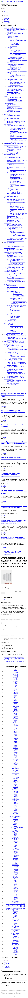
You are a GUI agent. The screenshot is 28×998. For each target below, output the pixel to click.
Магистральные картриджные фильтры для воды (15, 369)
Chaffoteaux (16, 711)
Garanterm (15, 749)
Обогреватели (7, 223)
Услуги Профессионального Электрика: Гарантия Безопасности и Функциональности (13, 458)
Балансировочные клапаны (17, 48)
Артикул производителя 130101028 (15, 906)
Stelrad (15, 853)
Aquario (16, 675)
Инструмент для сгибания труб (18, 132)
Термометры (13, 46)
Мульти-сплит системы (13, 158)
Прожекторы (13, 331)
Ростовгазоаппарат (16, 933)
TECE (15, 860)
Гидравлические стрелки (13, 35)
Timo (15, 874)
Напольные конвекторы (16, 263)
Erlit (16, 739)
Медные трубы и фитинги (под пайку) (17, 349)
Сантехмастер (15, 937)
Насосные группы (15, 85)
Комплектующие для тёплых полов (16, 380)
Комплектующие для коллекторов (15, 67)
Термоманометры (14, 44)
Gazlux (15, 750)
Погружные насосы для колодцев (16, 218)
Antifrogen (15, 674)
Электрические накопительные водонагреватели (15, 109)
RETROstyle (15, 831)
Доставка (6, 18)
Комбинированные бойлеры (14, 100)
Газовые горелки (14, 189)
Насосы (6, 197)
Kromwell (15, 787)
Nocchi (15, 810)
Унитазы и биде (11, 321)
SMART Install (15, 849)
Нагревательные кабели (13, 381)
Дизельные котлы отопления (14, 193)
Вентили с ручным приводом (18, 74)
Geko (15, 753)
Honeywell (15, 766)
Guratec (16, 760)
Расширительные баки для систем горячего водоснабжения (16, 279)
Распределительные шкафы (14, 69)
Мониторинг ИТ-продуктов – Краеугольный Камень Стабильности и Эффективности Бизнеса (13, 395)
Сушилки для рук (11, 320)
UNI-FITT (15, 876)
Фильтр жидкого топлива (13, 93)
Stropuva (15, 858)
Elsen (15, 734)
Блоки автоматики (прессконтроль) (15, 205)
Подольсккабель (15, 929)
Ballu (15, 690)
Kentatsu (15, 778)
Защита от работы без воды (17, 207)
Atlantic (16, 685)
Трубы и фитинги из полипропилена (16, 362)
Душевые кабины (11, 285)
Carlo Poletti (16, 706)
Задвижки (9, 37)
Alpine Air (15, 671)
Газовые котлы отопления (14, 172)
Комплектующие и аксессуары (18, 40)
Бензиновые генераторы (13, 115)
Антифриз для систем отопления (15, 342)
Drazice (16, 727)
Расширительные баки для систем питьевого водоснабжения (16, 282)
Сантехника (7, 284)
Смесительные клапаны (16, 55)
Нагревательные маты (13, 383)
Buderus (16, 702)
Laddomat (15, 788)
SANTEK (15, 841)
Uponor (16, 879)
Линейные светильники (16, 326)
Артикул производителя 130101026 (15, 905)
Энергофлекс (15, 952)
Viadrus (16, 885)
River (15, 835)
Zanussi (16, 897)
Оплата (6, 19)
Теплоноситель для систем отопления (14, 341)
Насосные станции (12, 216)
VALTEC (15, 883)
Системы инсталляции (13, 291)
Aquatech (15, 677)
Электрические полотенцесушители (16, 250)
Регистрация (7, 12)
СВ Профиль (15, 938)
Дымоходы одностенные (13, 122)
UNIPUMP (15, 877)
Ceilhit (15, 707)
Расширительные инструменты (18, 138)
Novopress (15, 813)
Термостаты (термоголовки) (14, 89)
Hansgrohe (15, 763)
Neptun (15, 805)
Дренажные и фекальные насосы (15, 199)
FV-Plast (15, 748)
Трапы (11, 313)
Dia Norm (15, 723)
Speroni (16, 851)
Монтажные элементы (16, 298)
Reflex (15, 828)
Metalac (16, 796)
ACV (15, 670)
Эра (16, 954)
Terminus (15, 867)
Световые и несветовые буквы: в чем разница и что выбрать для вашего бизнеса (14, 506)
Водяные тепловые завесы (14, 224)
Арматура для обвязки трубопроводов (14, 28)
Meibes (15, 795)
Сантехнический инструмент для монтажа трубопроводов (15, 126)
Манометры (13, 41)
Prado (15, 823)
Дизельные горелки (15, 191)
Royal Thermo (7, 554)
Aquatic (16, 678)
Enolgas (16, 738)
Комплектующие (14, 317)
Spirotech (15, 852)
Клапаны (9, 47)
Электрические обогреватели (14, 239)
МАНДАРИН (15, 926)
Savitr (15, 842)
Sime (15, 845)
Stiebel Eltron (15, 855)
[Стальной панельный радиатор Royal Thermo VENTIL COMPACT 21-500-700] (6, 584)
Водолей (15, 913)
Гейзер (15, 916)
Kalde (15, 775)
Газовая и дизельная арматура (15, 33)
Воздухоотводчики (12, 32)
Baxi (15, 695)
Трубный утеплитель (12, 360)
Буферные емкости (12, 99)
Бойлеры (6, 96)
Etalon (15, 742)
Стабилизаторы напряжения (14, 152)
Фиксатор (15, 948)
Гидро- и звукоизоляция (16, 306)
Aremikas (15, 681)
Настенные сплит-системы (14, 161)
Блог (5, 16)
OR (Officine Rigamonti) (15, 816)
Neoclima (15, 803)
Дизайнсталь (15, 919)
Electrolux (15, 732)
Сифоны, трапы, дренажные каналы (16, 305)
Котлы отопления (8, 165)
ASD (15, 684)
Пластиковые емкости (9, 242)
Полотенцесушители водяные (15, 249)
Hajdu (15, 762)
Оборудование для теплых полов (15, 58)
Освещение (10, 324)
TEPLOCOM (15, 865)
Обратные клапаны (12, 62)
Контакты (6, 21)
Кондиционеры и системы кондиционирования (11, 154)
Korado (15, 784)
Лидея (15, 924)
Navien (15, 802)
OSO (15, 817)
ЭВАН (15, 950)
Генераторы (7, 114)
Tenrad (15, 863)
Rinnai (15, 834)
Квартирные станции (15, 80)
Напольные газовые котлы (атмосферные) (17, 174)
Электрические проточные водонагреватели (14, 112)
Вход (5, 11)
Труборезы (13, 139)
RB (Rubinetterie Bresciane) (16, 827)
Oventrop (15, 820)
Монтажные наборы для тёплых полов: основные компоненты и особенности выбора (13, 538)
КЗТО (15, 922)
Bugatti (15, 703)
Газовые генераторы (12, 117)
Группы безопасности (12, 36)
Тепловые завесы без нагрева (14, 227)
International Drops (15, 770)
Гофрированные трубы (13, 345)
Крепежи (15, 299)
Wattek (15, 891)
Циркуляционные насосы (13, 221)
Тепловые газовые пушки (17, 232)
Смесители (13, 319)
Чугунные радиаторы (12, 270)
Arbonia (16, 679)
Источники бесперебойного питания (16, 146)
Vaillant (15, 880)
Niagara (16, 807)
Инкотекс (15, 920)
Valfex (15, 881)
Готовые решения (17, 294)
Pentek (15, 821)
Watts (15, 892)
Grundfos (15, 759)
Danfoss (16, 716)
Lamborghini (15, 789)
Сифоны (12, 312)
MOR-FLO (15, 801)
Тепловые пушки (11, 228)
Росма (15, 931)
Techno (15, 862)
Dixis (15, 724)
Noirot (15, 812)
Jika (16, 774)
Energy (15, 736)
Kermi (15, 780)
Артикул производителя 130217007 (15, 909)
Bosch (15, 699)
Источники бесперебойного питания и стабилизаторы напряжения (14, 144)
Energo (15, 735)
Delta (15, 720)
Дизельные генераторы (13, 118)
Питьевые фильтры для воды (14, 372)
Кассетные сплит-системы (14, 157)
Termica (16, 866)
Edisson (16, 731)
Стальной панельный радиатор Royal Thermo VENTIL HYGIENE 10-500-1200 (14, 660)
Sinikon (16, 846)
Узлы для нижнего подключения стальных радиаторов (15, 91)
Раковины (9, 289)
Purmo (15, 826)
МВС (15, 927)
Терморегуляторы (11, 384)
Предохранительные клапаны (18, 53)
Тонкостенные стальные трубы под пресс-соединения (18, 357)
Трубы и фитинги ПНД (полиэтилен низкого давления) (16, 364)
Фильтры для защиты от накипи (15, 376)
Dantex (15, 717)
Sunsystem (15, 859)
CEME (15, 709)
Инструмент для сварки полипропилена (16, 130)
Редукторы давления (15, 54)
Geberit (15, 752)
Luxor (15, 794)
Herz (15, 764)
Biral (15, 696)
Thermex (15, 870)
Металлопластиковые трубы (14, 351)
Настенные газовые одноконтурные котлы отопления (16, 182)
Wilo (15, 894)
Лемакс (16, 923)
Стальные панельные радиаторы (15, 267)
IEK (16, 767)
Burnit (15, 704)
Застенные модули (15, 292)
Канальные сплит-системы (14, 156)
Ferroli (15, 746)
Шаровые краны (11, 94)
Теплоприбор (15, 943)
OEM (15, 814)
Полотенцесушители (9, 248)
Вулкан (16, 915)
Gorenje (16, 756)
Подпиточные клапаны (16, 51)
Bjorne (15, 697)
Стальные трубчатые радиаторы (15, 269)
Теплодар (15, 940)
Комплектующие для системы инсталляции (19, 296)
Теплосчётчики (14, 43)
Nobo (15, 809)
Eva (16, 743)
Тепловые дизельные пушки (17, 234)
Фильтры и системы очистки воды (13, 367)
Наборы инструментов (16, 136)
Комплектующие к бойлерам (14, 101)
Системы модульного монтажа (15, 79)
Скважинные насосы (12, 220)
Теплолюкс (16, 941)
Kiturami (15, 781)
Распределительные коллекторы (15, 64)
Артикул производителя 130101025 (15, 904)
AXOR (15, 689)
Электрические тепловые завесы (15, 241)
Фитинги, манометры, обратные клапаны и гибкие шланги (18, 213)
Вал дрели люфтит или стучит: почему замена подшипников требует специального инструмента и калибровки (14, 522)
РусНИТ (15, 934)
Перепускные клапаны (16, 50)
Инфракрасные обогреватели (14, 225)
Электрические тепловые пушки (18, 238)
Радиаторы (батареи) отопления (12, 252)
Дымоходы (6, 119)
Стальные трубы (11, 352)
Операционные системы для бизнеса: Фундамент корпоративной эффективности (13, 411)
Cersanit (16, 710)
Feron (15, 745)
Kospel (15, 785)
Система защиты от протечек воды (13, 334)
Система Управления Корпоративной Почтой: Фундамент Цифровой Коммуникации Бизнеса (14, 442)
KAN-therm (16, 777)
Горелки (9, 188)
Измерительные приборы (13, 39)
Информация (7, 599)
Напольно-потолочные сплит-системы (17, 160)
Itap (15, 771)
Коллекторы (13, 65)
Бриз (15, 912)
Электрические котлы (12, 196)
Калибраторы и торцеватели (17, 133)
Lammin (16, 791)
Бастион (15, 911)
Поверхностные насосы (13, 217)
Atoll (15, 686)
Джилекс (15, 918)
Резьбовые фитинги (12, 78)
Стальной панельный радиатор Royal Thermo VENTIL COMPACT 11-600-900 (14, 657)
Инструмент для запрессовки (17, 128)
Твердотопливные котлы (13, 195)
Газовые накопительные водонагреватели (13, 106)
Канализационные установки (14, 200)
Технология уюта (15, 944)
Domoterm (15, 725)
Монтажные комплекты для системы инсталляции (20, 301)
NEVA (15, 806)
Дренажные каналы (15, 310)
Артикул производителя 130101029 (15, 908)
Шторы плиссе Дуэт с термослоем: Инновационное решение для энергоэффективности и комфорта (10, 475)
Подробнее (3, 406)
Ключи (12, 135)
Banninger (15, 693)
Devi (15, 721)
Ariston (15, 682)
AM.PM (16, 672)
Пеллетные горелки (15, 192)
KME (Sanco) (15, 782)
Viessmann (15, 888)
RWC (15, 840)
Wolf (15, 895)
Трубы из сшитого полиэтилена (15, 366)
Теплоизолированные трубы (14, 359)
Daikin (15, 714)
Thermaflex (15, 869)
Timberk (16, 873)
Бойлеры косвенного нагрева (14, 97)
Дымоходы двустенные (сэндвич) (16, 121)
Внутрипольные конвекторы (17, 262)
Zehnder (16, 898)
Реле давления (14, 211)
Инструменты (7, 124)
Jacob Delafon (15, 773)
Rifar (15, 833)
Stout (15, 856)
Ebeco (15, 729)
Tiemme (16, 872)
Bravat (15, 700)
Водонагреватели (8, 103)
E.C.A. (15, 728)
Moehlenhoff (15, 799)
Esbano (15, 741)
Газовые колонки (11, 104)
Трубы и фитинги (8, 344)
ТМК (15, 945)
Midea (15, 798)
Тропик (16, 947)
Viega (15, 887)
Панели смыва (14, 303)
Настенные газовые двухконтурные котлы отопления (16, 178)
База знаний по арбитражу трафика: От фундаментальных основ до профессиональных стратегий (14, 492)
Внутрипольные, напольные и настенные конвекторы (15, 259)
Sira (16, 848)
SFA (15, 844)
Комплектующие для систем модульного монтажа (17, 83)
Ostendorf (15, 819)
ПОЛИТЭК (16, 930)
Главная (6, 15)
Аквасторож (15, 901)
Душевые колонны (15, 316)
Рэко (15, 936)
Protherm (15, 824)
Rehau (15, 830)
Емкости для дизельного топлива (15, 246)
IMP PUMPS (15, 768)
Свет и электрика (8, 323)
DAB (15, 713)
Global (15, 755)
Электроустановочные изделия (15, 333)
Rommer (15, 837)
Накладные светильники (16, 327)
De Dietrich (15, 718)
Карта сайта (7, 22)
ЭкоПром (15, 951)
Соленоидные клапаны (16, 57)
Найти (2, 8)
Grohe (15, 757)
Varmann (15, 884)
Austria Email (15, 688)
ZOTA (15, 899)
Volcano (16, 890)
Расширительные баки (10, 271)
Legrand (16, 792)
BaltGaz (16, 692)
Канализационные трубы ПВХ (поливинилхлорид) (15, 347)
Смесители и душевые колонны (15, 314)
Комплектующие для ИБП (14, 147)
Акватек (15, 902)
